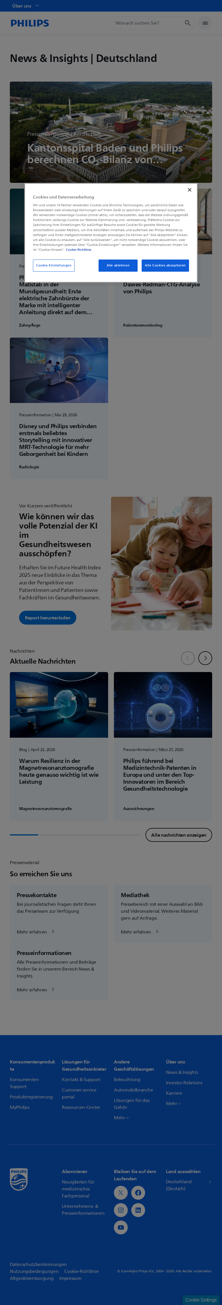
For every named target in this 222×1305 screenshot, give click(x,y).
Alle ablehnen (118, 265)
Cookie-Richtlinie (78, 250)
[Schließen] (189, 189)
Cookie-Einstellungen (53, 265)
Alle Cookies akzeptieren (165, 265)
